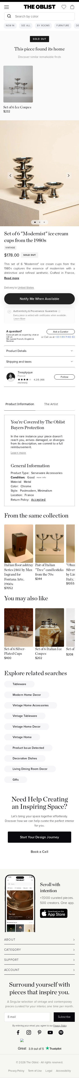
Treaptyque (25, 372)
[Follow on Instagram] (29, 1032)
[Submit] (8, 16)
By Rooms (43, 26)
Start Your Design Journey (39, 837)
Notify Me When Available (39, 298)
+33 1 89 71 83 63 (64, 337)
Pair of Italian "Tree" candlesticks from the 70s (49, 569)
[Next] (69, 175)
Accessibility (63, 1071)
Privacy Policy (60, 1025)
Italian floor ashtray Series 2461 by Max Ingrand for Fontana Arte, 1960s (18, 574)
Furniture (62, 26)
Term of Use (35, 1071)
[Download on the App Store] (53, 913)
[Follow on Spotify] (61, 1032)
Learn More (19, 318)
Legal (49, 1071)
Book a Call (39, 851)
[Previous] (10, 175)
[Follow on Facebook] (18, 1032)
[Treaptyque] (11, 377)
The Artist (51, 404)
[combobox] (39, 17)
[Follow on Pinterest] (39, 1032)
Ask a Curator (60, 332)
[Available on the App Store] (39, 1041)
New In (10, 26)
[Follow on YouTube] (50, 1032)
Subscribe (64, 1017)
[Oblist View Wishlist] (63, 6)
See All (26, 26)
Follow (64, 377)
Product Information (19, 404)
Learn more (18, 453)
